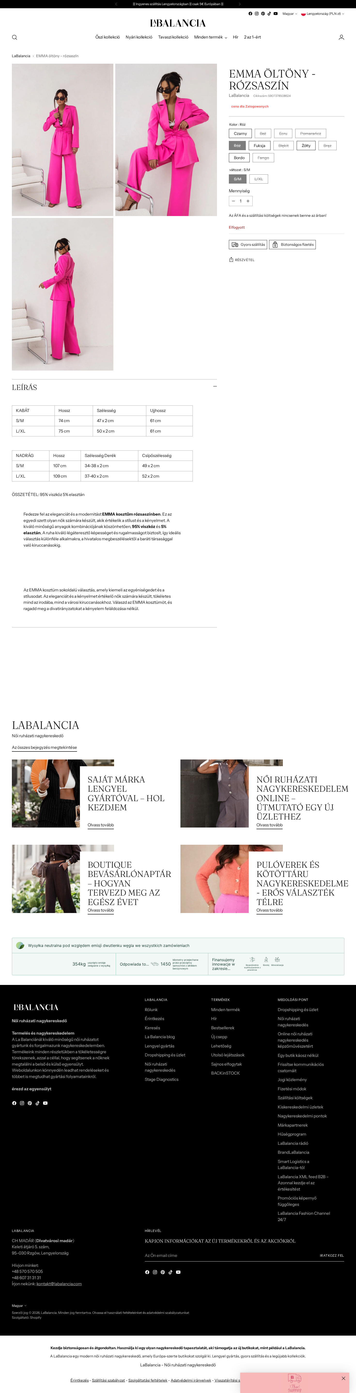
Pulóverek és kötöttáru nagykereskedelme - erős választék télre (302, 883)
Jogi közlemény (292, 1079)
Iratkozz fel (332, 1255)
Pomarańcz (310, 133)
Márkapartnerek (293, 1125)
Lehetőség (221, 1046)
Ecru (283, 133)
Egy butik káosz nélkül (298, 1055)
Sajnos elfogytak (226, 1064)
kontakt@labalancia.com (59, 1283)
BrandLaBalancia (293, 1152)
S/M (237, 178)
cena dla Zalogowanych (250, 106)
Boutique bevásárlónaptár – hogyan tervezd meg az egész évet (129, 883)
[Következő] (239, 4)
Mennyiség (239, 190)
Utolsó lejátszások (228, 1054)
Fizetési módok (292, 1088)
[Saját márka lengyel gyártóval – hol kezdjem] (63, 796)
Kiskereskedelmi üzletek (300, 1107)
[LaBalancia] (178, 23)
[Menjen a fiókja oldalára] (341, 37)
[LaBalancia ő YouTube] (275, 13)
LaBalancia (21, 56)
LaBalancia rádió (293, 1143)
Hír (214, 1018)
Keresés (152, 1027)
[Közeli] (343, 1378)
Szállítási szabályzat (108, 1380)
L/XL (259, 178)
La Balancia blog (160, 1036)
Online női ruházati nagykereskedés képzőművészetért (295, 1040)
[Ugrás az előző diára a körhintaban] (329, 693)
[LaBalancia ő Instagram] (257, 13)
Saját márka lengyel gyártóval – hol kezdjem (126, 793)
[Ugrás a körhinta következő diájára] (340, 693)
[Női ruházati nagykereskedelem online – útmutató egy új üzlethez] (231, 796)
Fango (263, 157)
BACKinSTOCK (225, 1073)
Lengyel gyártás (159, 1046)
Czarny (240, 133)
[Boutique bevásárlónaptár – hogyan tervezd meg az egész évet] (63, 881)
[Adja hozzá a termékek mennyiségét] (248, 201)
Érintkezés (154, 1018)
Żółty (306, 145)
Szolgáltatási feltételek (147, 1380)
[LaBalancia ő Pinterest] (263, 13)
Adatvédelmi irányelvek (191, 1380)
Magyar (288, 13)
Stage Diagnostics (161, 1079)
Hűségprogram (292, 1134)
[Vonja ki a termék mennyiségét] (233, 201)
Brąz (328, 145)
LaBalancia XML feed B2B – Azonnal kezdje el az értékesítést (303, 1183)
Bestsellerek (222, 1027)
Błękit (284, 145)
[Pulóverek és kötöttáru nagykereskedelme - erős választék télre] (231, 881)
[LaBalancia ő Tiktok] (269, 13)
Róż (237, 145)
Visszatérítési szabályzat (235, 1380)
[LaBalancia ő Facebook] (250, 13)
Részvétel (245, 260)
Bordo (239, 157)
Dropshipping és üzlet (165, 1054)
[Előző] (116, 4)
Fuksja (259, 145)
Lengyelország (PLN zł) (324, 13)
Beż (263, 133)
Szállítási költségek (295, 1097)
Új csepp (219, 1036)
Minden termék (225, 1009)
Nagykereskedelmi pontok (302, 1116)
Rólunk (151, 1009)
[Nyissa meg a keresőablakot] (14, 37)
